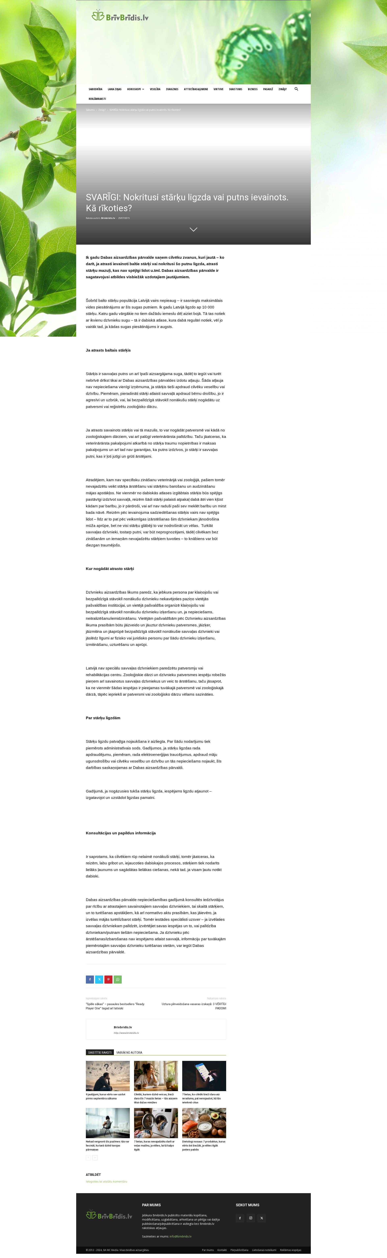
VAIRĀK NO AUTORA (129, 1052)
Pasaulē (268, 89)
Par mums (208, 1250)
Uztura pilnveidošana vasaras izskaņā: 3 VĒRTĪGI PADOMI (194, 1006)
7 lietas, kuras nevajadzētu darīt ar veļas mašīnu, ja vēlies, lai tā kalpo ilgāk (154, 1145)
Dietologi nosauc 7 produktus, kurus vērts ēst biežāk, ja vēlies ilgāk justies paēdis (203, 1145)
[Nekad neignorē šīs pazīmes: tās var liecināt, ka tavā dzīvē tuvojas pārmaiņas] (108, 1123)
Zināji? (283, 89)
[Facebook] (90, 980)
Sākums (90, 110)
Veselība (155, 89)
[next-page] (94, 1157)
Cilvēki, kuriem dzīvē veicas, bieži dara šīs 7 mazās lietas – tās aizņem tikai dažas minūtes (155, 1098)
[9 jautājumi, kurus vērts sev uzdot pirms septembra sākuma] (108, 1076)
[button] (296, 89)
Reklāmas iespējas (290, 1250)
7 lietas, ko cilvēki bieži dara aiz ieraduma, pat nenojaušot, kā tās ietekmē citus (201, 1098)
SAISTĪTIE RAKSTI (99, 1052)
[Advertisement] (193, 54)
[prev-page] (88, 1157)
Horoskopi (134, 89)
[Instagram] (251, 1218)
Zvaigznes (172, 89)
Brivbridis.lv (108, 217)
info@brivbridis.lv (180, 1236)
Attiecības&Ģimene (196, 89)
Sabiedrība (95, 89)
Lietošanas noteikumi (264, 1250)
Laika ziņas (115, 89)
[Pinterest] (108, 980)
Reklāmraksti (97, 99)
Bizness (253, 89)
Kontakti (222, 1250)
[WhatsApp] (118, 980)
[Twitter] (99, 980)
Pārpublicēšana (239, 1250)
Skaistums (235, 89)
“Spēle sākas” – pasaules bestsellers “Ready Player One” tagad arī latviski (115, 1006)
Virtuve (218, 89)
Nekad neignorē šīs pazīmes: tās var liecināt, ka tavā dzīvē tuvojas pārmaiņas (107, 1145)
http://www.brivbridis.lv (126, 1032)
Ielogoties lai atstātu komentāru (106, 1181)
